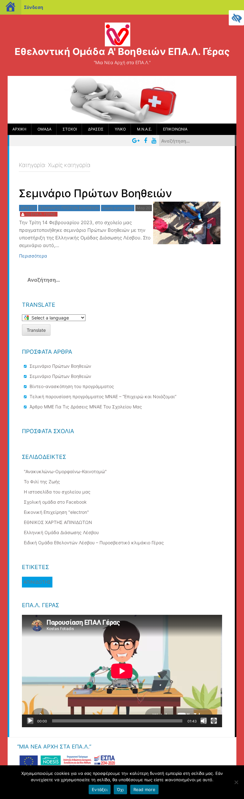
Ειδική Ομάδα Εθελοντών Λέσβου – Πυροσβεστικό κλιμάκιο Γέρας (94, 542)
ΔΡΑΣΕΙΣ (96, 129)
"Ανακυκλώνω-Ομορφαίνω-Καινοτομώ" (65, 471)
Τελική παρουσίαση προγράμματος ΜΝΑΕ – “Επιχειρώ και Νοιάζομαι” (103, 396)
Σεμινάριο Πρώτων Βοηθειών (60, 366)
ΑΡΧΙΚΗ (19, 129)
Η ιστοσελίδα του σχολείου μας (57, 491)
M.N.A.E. (144, 129)
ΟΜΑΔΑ (44, 129)
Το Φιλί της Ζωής (42, 481)
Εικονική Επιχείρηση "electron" (56, 512)
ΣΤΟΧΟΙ (70, 129)
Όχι (120, 789)
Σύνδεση (33, 7)
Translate (36, 330)
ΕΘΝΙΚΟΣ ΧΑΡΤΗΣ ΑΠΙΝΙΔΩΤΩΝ (58, 522)
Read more (144, 789)
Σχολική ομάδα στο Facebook (55, 502)
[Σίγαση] (203, 721)
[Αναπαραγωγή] (30, 721)
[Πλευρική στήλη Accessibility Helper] (236, 17)
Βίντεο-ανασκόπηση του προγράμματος (72, 386)
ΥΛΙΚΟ (120, 129)
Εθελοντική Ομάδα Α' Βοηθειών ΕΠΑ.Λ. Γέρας (122, 51)
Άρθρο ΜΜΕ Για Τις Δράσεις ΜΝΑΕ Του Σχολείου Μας (86, 406)
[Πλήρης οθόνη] (214, 721)
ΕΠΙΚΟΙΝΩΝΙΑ (175, 129)
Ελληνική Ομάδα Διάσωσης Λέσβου (61, 532)
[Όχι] (236, 782)
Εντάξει (99, 789)
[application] (122, 671)
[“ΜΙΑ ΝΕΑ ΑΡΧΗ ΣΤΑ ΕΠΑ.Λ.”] (67, 762)
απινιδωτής (37, 582)
